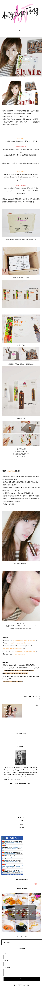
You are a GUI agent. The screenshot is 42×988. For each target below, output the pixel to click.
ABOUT (22, 824)
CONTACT (21, 828)
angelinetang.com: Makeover (13, 842)
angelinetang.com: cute (11, 861)
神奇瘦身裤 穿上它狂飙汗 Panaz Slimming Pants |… (12, 866)
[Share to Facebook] (39, 697)
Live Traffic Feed (12, 838)
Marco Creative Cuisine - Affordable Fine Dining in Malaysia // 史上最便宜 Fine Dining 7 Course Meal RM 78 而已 (22, 912)
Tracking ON (18, 874)
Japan (27, 64)
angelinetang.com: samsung (9, 853)
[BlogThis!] (32, 697)
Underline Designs (23, 985)
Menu (21, 30)
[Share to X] (35, 697)
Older (36, 705)
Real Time (12, 874)
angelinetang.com (23, 984)
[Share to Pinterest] (39, 699)
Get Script (6, 874)
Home (21, 820)
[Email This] (29, 697)
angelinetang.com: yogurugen (10, 857)
